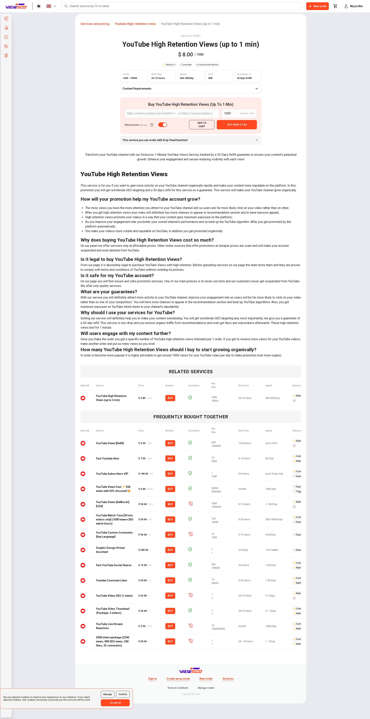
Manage (107, 694)
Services (228, 678)
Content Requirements (137, 88)
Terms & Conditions (177, 688)
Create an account (178, 678)
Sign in (152, 678)
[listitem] (6, 18)
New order (206, 678)
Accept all (115, 702)
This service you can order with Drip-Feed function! (155, 140)
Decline (123, 694)
